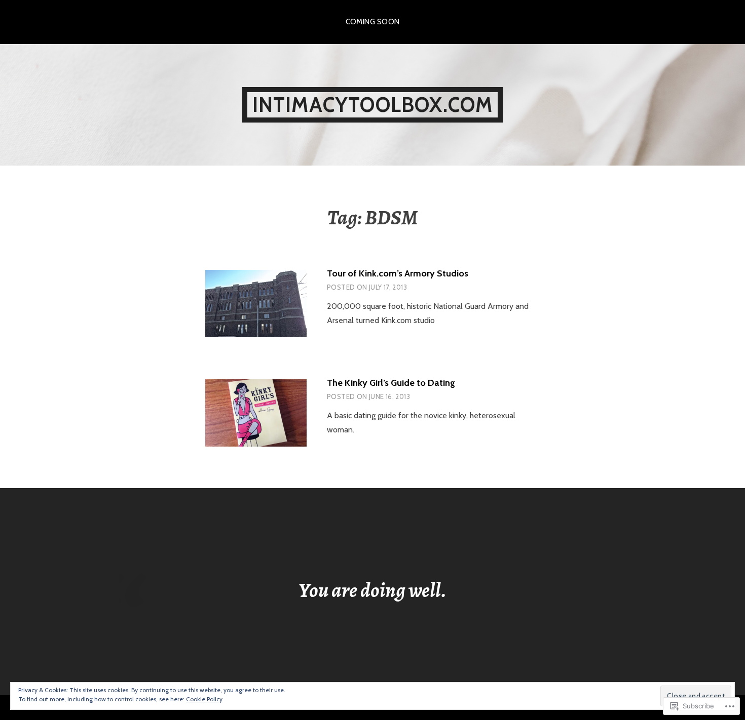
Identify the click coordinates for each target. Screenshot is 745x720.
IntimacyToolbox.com (372, 104)
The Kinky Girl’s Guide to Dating (391, 382)
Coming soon (373, 21)
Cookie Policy (204, 699)
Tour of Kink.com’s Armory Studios (397, 273)
